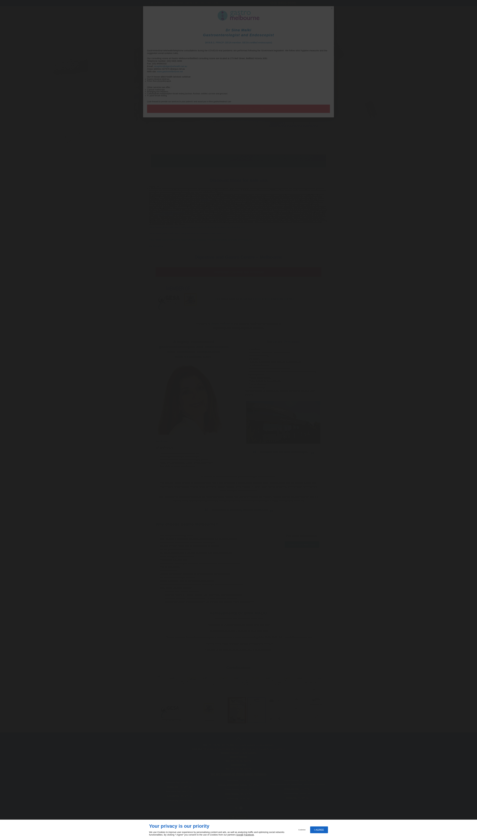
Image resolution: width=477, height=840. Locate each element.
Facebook (249, 835)
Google (239, 835)
